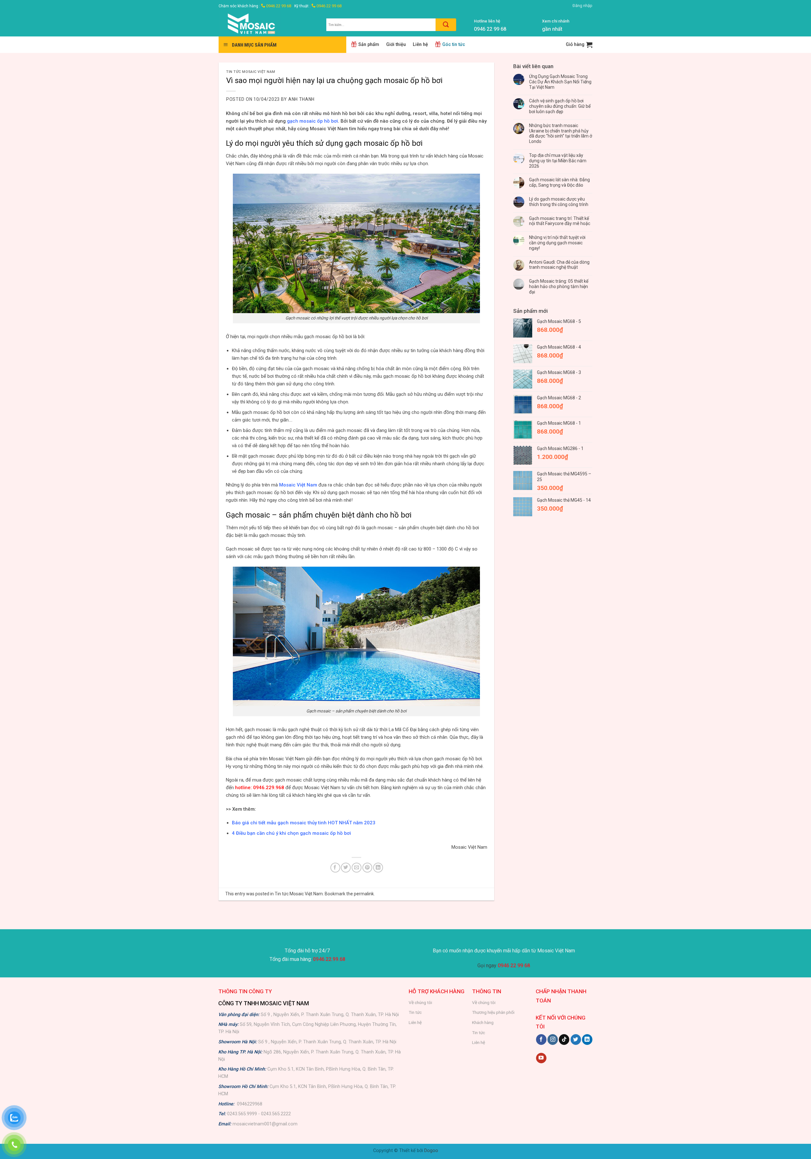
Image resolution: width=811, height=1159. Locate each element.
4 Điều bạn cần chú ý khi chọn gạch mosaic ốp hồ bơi (291, 833)
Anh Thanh (301, 99)
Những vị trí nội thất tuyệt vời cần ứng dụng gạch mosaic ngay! (557, 243)
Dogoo (431, 1150)
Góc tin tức (453, 44)
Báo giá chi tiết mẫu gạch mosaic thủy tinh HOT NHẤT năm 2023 (303, 823)
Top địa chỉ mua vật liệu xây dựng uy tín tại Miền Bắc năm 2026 (557, 161)
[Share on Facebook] (335, 867)
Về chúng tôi (420, 1002)
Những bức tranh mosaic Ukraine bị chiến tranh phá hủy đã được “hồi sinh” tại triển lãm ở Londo (560, 133)
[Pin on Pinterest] (367, 867)
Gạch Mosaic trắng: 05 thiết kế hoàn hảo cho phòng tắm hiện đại (558, 286)
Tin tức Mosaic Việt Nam (250, 72)
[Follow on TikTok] (564, 1039)
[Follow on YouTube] (541, 1058)
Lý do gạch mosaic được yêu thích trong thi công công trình (558, 201)
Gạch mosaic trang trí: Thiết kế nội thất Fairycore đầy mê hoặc (559, 221)
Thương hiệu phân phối (493, 1012)
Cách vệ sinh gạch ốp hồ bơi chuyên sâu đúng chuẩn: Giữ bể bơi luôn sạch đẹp (560, 106)
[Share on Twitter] (346, 867)
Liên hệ (420, 44)
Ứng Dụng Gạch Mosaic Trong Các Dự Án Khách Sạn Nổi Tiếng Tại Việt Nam (560, 82)
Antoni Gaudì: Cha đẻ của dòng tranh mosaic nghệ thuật (559, 265)
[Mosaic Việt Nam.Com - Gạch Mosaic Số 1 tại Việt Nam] (268, 23)
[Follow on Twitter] (576, 1039)
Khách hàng (483, 1022)
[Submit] (446, 24)
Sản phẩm (368, 44)
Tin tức (415, 1012)
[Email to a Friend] (356, 867)
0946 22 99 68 (278, 5)
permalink (364, 893)
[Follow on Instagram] (552, 1039)
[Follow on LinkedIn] (587, 1039)
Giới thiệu (396, 44)
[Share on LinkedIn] (378, 867)
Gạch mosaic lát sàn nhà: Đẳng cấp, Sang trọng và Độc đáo (559, 182)
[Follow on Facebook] (541, 1039)
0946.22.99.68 (329, 959)
